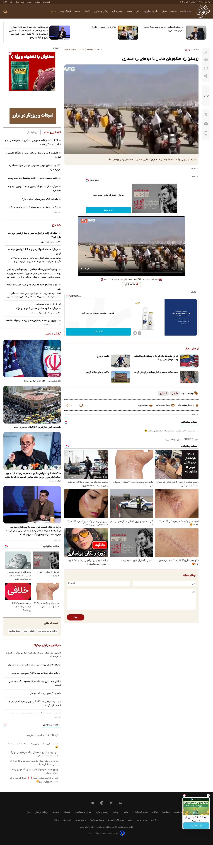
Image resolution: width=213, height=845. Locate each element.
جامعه (78, 11)
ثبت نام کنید (196, 825)
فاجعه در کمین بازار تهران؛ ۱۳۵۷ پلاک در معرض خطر (37, 427)
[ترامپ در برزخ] (120, 361)
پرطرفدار (32, 132)
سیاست (173, 11)
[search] (5, 12)
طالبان (175, 393)
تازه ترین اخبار (52, 132)
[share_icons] (206, 76)
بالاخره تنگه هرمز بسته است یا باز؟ (40, 199)
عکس (138, 11)
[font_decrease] (206, 101)
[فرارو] (203, 11)
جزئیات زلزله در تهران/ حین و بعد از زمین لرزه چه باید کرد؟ (34, 235)
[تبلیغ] (33, 116)
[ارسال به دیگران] (206, 68)
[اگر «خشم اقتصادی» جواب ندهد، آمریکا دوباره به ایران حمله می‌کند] (196, 33)
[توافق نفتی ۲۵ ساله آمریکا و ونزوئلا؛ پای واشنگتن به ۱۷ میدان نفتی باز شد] (189, 361)
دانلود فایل (130, 284)
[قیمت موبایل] (206, 134)
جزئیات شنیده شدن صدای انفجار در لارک (37, 308)
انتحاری (163, 393)
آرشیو (12, 2)
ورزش (164, 11)
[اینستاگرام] (102, 803)
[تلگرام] (92, 803)
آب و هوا (67, 820)
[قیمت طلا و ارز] (206, 115)
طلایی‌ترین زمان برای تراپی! (104, 27)
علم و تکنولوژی (151, 11)
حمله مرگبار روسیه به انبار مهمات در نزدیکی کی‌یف (156, 372)
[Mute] (139, 333)
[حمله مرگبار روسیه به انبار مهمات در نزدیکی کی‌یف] (189, 377)
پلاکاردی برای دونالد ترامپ (97, 372)
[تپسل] (87, 180)
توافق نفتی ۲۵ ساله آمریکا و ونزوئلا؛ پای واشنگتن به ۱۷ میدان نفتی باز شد (156, 358)
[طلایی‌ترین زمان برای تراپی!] (128, 33)
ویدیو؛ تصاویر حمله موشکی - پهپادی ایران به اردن (32, 269)
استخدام (46, 2)
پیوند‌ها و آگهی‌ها (116, 820)
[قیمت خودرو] (206, 124)
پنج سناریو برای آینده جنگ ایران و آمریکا (42, 381)
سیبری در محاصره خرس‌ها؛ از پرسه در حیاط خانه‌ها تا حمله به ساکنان (33, 323)
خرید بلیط (108, 210)
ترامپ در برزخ (103, 356)
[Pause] (135, 333)
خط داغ (56, 225)
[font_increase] (206, 90)
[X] (111, 803)
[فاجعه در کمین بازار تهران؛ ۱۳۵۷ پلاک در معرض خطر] (32, 405)
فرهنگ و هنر (66, 11)
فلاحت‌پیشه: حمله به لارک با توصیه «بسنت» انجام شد (34, 287)
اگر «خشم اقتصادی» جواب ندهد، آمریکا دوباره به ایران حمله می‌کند (164, 29)
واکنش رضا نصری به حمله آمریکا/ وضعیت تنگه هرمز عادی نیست (35, 683)
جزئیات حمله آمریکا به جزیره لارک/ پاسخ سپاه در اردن (34, 251)
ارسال (75, 617)
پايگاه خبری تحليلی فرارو (100, 827)
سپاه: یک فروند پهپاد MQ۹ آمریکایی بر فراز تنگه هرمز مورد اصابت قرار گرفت (35, 703)
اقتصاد (87, 11)
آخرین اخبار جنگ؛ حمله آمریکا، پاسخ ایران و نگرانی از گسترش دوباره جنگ (33, 655)
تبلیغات (37, 2)
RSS (5, 2)
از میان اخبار (191, 349)
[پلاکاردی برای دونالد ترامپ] (120, 377)
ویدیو (129, 11)
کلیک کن (98, 332)
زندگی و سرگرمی (101, 11)
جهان (54, 11)
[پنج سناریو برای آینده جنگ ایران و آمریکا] (32, 358)
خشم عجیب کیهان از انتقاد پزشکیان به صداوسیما (32, 178)
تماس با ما (20, 2)
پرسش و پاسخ (97, 820)
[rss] (120, 803)
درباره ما (29, 2)
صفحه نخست (186, 11)
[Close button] (208, 795)
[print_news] (206, 60)
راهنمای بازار (118, 11)
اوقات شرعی (80, 820)
